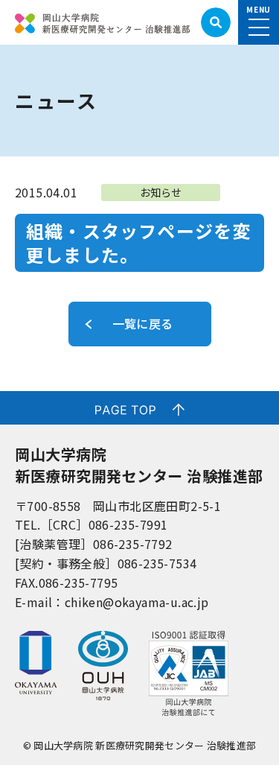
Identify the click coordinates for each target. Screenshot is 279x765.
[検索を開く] (216, 22)
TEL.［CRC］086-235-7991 (91, 524)
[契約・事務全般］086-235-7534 (105, 563)
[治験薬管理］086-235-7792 (94, 544)
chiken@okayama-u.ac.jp (137, 602)
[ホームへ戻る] (102, 22)
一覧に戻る (142, 323)
